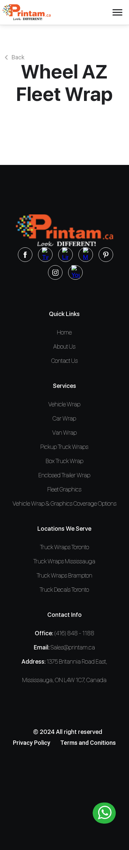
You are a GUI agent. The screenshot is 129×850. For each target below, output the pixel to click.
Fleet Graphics (64, 489)
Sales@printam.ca (73, 647)
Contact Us (64, 360)
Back (18, 57)
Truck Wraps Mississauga (64, 561)
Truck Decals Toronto (64, 589)
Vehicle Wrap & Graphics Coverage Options (64, 503)
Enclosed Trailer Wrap (64, 475)
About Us (64, 346)
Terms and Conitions (88, 742)
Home (64, 332)
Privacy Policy (31, 742)
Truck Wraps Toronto (64, 547)
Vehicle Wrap (64, 404)
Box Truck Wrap (64, 460)
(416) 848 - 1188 (74, 633)
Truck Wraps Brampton (64, 575)
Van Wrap (64, 432)
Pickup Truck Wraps (64, 446)
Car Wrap (64, 418)
